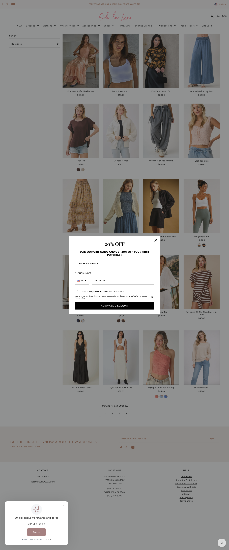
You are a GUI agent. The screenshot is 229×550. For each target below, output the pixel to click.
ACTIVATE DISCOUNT (114, 306)
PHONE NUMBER (83, 273)
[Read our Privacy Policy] (152, 297)
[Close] (156, 240)
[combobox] (82, 281)
